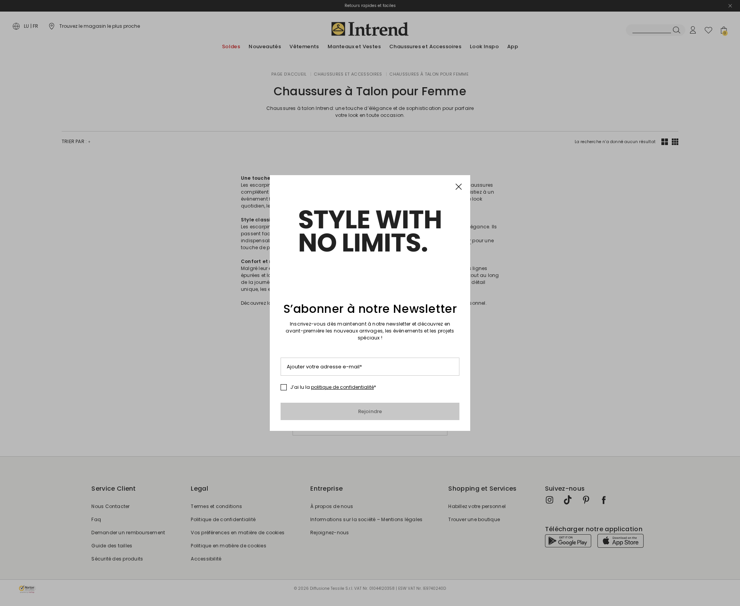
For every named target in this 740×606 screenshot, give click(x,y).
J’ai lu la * (333, 387)
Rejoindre (370, 411)
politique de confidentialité (342, 387)
